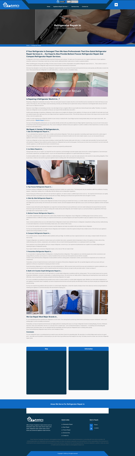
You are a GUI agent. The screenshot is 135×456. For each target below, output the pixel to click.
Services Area (75, 6)
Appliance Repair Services (60, 6)
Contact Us (85, 6)
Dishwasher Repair (68, 424)
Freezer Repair (66, 430)
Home (48, 6)
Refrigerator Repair (36, 45)
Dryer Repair (66, 427)
